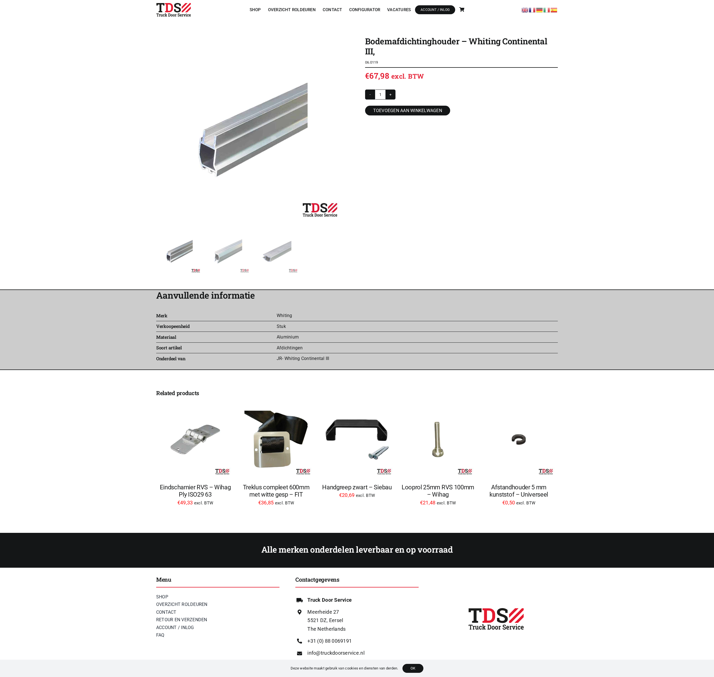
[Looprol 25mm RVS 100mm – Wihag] (438, 439)
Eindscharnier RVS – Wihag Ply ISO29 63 (195, 491)
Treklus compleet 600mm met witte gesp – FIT (276, 491)
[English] (525, 9)
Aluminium (288, 337)
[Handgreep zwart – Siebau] (357, 439)
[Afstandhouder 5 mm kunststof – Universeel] (519, 439)
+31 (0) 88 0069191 (329, 641)
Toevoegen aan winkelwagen (407, 110)
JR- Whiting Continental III (303, 358)
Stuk (281, 326)
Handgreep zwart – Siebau (357, 487)
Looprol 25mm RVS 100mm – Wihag (438, 491)
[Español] (554, 9)
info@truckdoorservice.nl (335, 653)
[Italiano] (547, 9)
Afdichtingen (290, 347)
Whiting (284, 315)
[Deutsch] (539, 9)
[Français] (532, 9)
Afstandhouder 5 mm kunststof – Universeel (518, 491)
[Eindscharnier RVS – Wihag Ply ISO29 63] (195, 439)
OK (413, 668)
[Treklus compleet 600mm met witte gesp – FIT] (276, 439)
